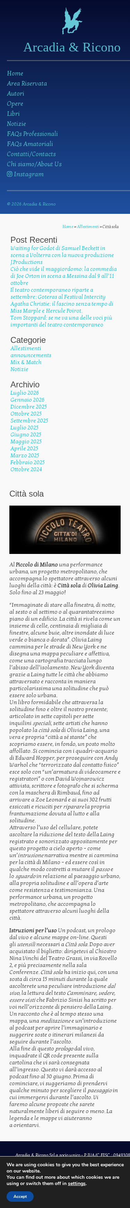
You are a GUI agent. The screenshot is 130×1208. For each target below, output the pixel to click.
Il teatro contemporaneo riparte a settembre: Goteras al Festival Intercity (57, 293)
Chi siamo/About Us (34, 164)
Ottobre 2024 (26, 469)
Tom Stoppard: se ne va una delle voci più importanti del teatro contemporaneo (61, 321)
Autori (15, 93)
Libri (13, 114)
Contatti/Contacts (31, 154)
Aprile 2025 (24, 448)
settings (77, 1184)
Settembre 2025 (29, 420)
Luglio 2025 (24, 427)
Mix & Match (26, 362)
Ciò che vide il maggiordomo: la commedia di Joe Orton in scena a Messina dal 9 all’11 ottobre (63, 276)
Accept (20, 1196)
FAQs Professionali (32, 134)
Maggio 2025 (26, 441)
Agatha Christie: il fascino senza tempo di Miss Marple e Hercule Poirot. (61, 307)
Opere (15, 103)
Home (15, 73)
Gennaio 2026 (27, 399)
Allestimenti (88, 226)
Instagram (28, 174)
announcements (30, 355)
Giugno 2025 (25, 434)
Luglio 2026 (24, 392)
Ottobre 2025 (26, 413)
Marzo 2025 (24, 455)
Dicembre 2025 (28, 406)
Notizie (16, 124)
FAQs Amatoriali (30, 144)
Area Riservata (27, 83)
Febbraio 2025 (27, 462)
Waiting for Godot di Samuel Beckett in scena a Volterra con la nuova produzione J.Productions (62, 255)
